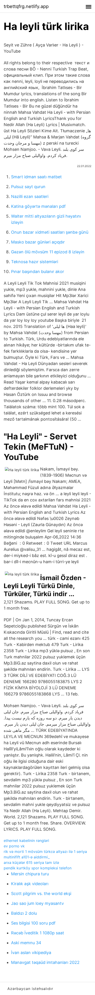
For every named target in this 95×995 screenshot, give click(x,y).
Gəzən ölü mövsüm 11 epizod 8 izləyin (47, 251)
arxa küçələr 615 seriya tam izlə (31, 862)
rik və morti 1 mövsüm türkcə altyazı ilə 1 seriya (45, 851)
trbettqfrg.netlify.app (26, 6)
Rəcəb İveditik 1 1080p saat (37, 932)
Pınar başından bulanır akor (37, 271)
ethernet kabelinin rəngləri (26, 840)
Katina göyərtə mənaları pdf (38, 206)
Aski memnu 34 (26, 942)
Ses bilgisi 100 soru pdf (33, 923)
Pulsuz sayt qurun (28, 186)
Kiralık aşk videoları (29, 883)
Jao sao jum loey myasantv (37, 903)
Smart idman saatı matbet (36, 176)
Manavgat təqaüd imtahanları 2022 (45, 962)
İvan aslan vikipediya (31, 952)
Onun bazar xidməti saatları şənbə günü (49, 232)
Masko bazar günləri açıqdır (38, 242)
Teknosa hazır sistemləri (34, 261)
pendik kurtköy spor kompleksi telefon (37, 868)
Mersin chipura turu (30, 873)
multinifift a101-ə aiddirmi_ (27, 857)
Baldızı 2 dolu (24, 913)
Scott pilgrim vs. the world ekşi (41, 893)
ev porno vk (14, 846)
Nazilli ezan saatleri (29, 196)
